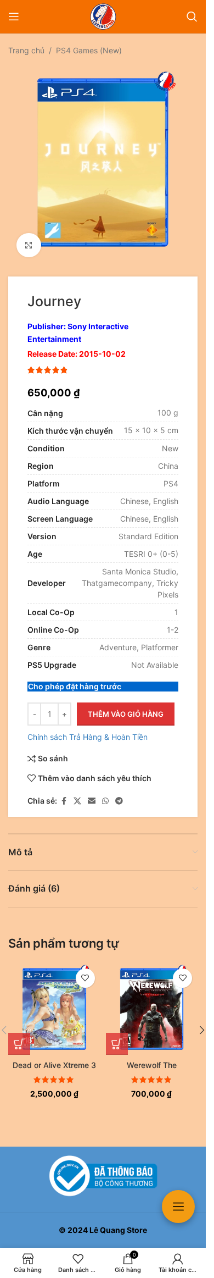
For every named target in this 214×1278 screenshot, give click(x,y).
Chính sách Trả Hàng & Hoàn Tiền (87, 728)
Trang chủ (26, 50)
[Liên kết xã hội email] (92, 792)
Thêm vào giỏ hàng (126, 705)
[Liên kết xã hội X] (77, 792)
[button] (19, 1036)
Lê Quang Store (118, 1230)
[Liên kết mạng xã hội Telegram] (119, 792)
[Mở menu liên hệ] (178, 1206)
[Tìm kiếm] (192, 16)
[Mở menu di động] (14, 16)
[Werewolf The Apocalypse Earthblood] (152, 1001)
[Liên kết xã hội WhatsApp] (105, 792)
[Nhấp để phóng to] (28, 237)
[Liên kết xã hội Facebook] (63, 792)
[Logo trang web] (103, 15)
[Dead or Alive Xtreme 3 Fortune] (54, 1001)
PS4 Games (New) (89, 50)
